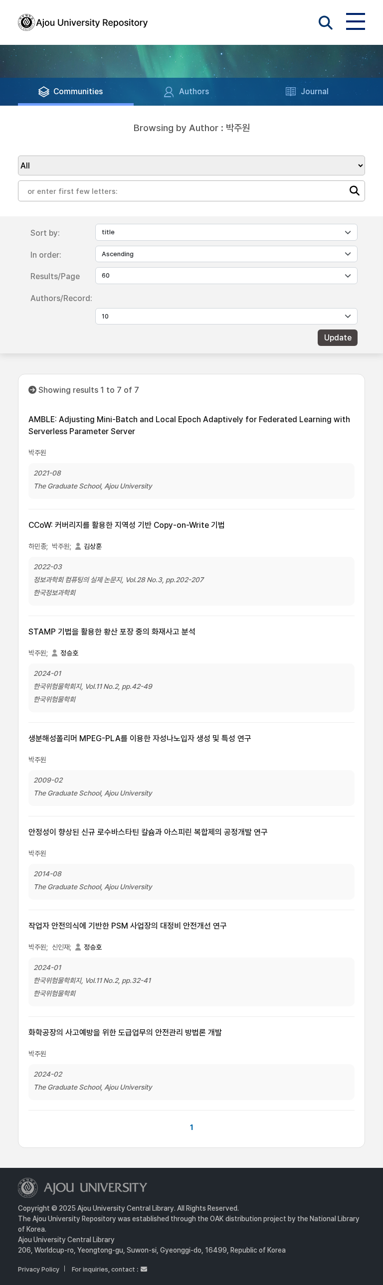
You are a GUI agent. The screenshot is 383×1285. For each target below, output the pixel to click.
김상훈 (93, 546)
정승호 (69, 653)
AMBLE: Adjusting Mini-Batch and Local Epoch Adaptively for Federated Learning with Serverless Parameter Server (189, 425)
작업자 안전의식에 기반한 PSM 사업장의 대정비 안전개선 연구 (127, 926)
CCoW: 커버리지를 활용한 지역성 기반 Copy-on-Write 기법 (126, 525)
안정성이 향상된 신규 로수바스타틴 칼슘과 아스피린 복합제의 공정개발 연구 (148, 832)
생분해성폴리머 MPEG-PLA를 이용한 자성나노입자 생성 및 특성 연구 (139, 738)
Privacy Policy (38, 1269)
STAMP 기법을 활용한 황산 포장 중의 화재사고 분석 (111, 632)
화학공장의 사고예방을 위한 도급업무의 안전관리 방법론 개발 (125, 1032)
